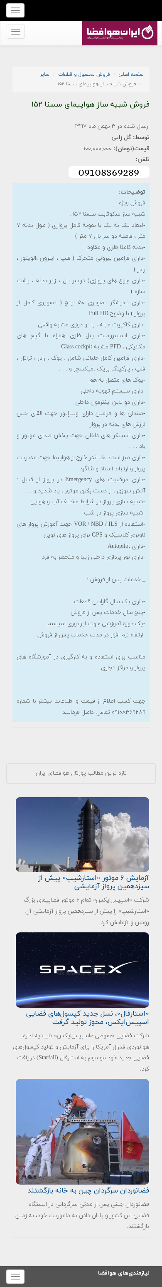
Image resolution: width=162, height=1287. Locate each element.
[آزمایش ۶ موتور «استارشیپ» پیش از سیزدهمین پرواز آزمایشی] (82, 834)
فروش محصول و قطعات (84, 74)
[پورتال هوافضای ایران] (119, 25)
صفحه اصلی (131, 74)
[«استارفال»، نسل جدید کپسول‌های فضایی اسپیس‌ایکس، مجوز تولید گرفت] (82, 970)
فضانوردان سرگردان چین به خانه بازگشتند (88, 1191)
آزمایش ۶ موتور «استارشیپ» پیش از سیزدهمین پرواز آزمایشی (93, 882)
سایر (44, 74)
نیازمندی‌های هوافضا (124, 1272)
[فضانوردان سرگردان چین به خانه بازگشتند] (82, 1131)
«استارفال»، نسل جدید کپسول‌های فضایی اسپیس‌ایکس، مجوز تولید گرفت (87, 1018)
